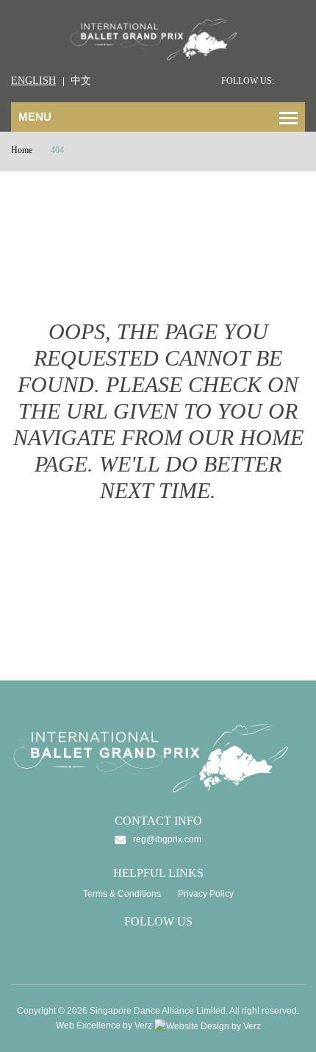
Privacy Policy (206, 894)
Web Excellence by (104, 1025)
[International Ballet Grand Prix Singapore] (158, 38)
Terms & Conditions (122, 894)
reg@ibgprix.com (167, 839)
